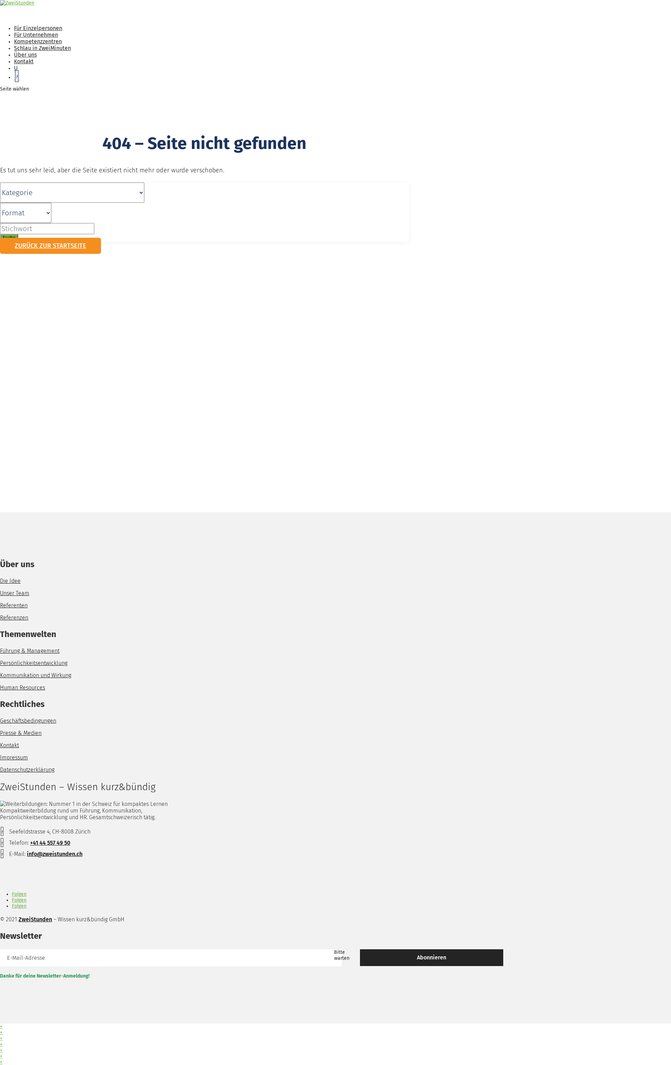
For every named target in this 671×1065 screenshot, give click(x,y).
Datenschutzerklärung (27, 769)
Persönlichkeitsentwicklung (33, 663)
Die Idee (10, 581)
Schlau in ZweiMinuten (42, 48)
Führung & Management (29, 651)
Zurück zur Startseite (50, 246)
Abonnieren (431, 957)
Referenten (14, 605)
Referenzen (14, 617)
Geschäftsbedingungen (28, 720)
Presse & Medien (21, 733)
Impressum (14, 757)
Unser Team (14, 593)
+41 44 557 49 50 (50, 842)
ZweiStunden (35, 919)
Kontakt (9, 745)
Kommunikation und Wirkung (35, 675)
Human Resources (22, 687)
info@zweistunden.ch (54, 854)
